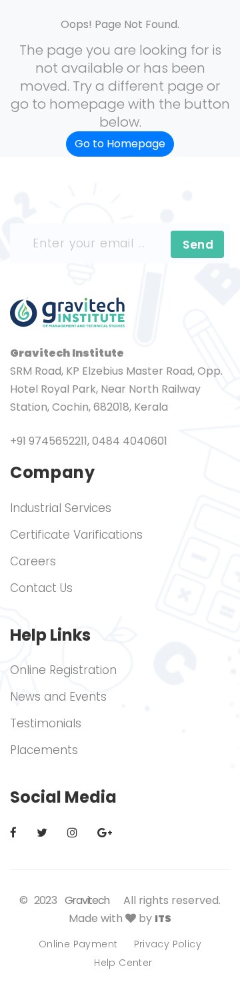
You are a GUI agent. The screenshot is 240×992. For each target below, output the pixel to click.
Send (198, 245)
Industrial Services (60, 508)
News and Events (58, 697)
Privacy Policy (168, 944)
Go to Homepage (120, 143)
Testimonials (45, 723)
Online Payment (78, 944)
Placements (44, 750)
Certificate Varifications (76, 535)
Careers (33, 561)
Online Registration (63, 670)
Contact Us (41, 588)
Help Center (123, 962)
